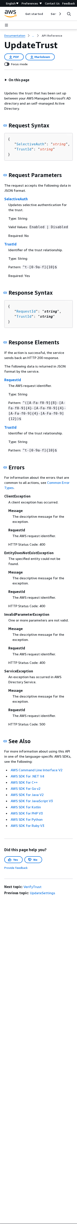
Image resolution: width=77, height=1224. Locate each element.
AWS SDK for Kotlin (26, 807)
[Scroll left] (22, 13)
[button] (16, 80)
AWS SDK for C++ (24, 782)
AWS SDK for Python (27, 819)
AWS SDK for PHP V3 (27, 813)
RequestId (26, 311)
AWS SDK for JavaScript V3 (32, 801)
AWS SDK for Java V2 (27, 795)
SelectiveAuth (30, 144)
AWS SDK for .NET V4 (27, 776)
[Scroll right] (59, 13)
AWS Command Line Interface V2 (36, 770)
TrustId (23, 149)
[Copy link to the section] (5, 125)
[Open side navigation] (6, 25)
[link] (52, 35)
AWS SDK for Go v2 (25, 788)
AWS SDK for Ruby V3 (27, 825)
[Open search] (69, 14)
